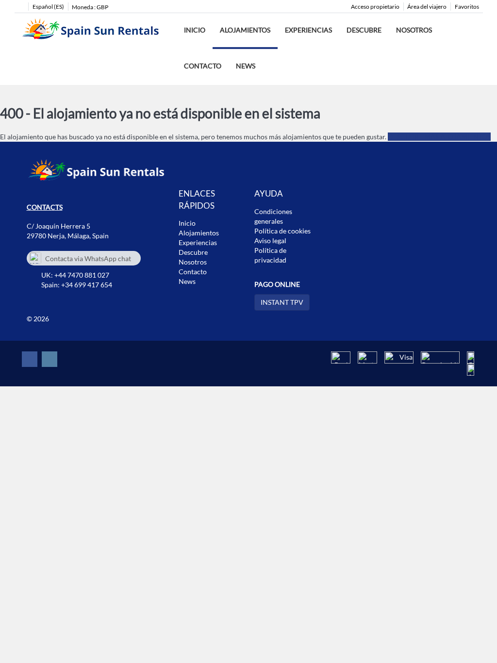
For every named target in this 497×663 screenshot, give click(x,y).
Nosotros (414, 30)
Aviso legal (270, 240)
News (245, 66)
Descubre (364, 30)
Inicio (194, 30)
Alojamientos (245, 30)
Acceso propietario (375, 6)
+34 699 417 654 (86, 285)
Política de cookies (282, 231)
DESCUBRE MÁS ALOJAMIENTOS (439, 137)
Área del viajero (427, 6)
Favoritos (467, 6)
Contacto (202, 66)
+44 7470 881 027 (81, 275)
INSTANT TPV (282, 302)
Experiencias (308, 30)
